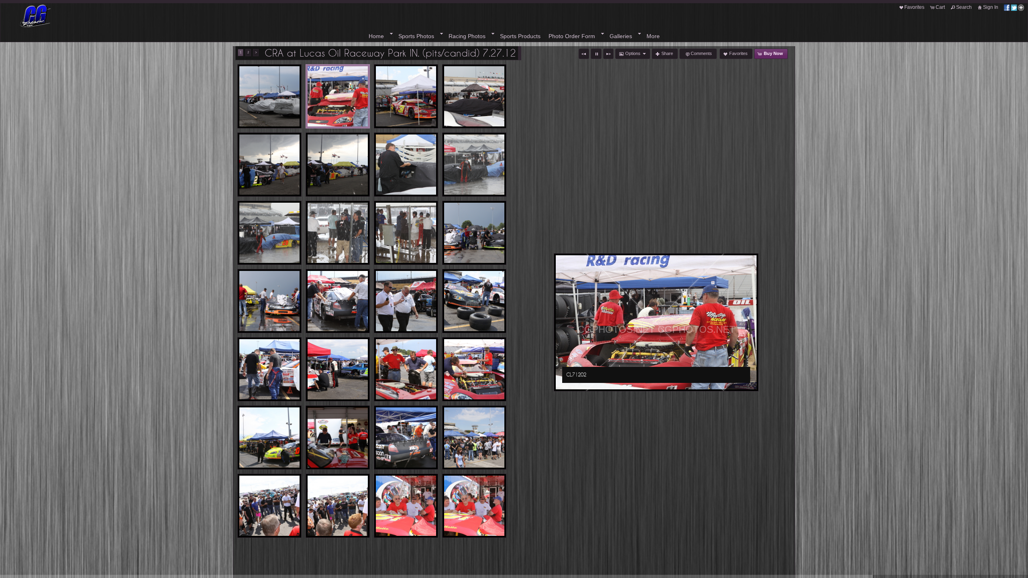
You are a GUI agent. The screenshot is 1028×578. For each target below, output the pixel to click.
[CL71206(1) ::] (338, 164)
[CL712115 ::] (474, 437)
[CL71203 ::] (406, 96)
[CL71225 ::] (269, 437)
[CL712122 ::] (406, 506)
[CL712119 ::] (269, 506)
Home (376, 36)
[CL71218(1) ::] (338, 301)
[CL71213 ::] (269, 233)
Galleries (621, 36)
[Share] (1014, 7)
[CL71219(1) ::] (406, 301)
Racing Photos (467, 36)
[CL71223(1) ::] (406, 369)
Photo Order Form (572, 36)
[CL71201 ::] (269, 96)
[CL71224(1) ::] (474, 369)
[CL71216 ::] (474, 233)
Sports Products (520, 36)
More (653, 36)
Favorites (914, 7)
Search (964, 7)
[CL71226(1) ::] (406, 437)
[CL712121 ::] (338, 506)
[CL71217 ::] (269, 301)
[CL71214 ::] (338, 233)
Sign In (990, 7)
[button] (584, 54)
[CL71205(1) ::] (269, 164)
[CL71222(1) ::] (338, 369)
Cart (940, 7)
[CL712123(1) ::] (474, 506)
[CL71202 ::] (338, 96)
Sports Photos (416, 36)
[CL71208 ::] (406, 164)
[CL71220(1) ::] (474, 301)
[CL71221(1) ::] (269, 369)
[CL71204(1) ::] (474, 96)
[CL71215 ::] (406, 233)
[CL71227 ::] (338, 437)
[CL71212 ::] (474, 164)
